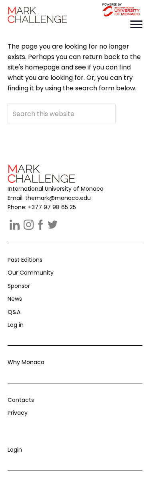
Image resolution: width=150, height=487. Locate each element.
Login (15, 450)
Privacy (18, 413)
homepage (42, 67)
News (15, 299)
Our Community (31, 273)
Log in (16, 325)
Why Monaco (26, 362)
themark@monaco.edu (58, 198)
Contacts (21, 400)
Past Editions (25, 260)
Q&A (14, 312)
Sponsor (19, 286)
